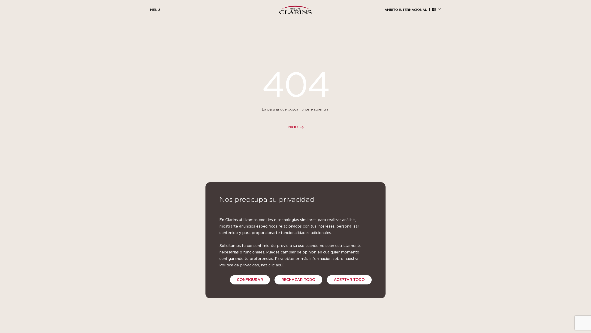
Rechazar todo (298, 280)
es (434, 9)
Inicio (292, 127)
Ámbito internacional (406, 10)
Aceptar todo (349, 280)
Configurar (250, 280)
